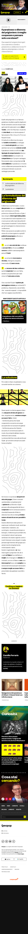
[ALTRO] (5, 668)
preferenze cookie (6, 871)
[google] (20, 859)
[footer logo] (14, 825)
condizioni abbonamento (7, 869)
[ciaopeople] (14, 879)
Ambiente (11, 809)
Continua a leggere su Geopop (14, 587)
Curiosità (15, 805)
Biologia (4, 809)
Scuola (22, 805)
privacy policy (5, 866)
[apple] (8, 859)
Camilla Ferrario (11, 655)
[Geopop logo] (5, 12)
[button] (22, 12)
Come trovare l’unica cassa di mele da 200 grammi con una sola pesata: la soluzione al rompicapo (12, 761)
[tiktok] (3, 841)
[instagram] (6, 841)
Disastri (18, 809)
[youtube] (10, 841)
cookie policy (13, 866)
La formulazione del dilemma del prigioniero (13, 184)
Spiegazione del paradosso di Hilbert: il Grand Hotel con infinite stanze (12, 695)
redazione (17, 869)
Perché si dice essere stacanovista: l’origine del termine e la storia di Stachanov (13, 738)
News (3, 805)
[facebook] (13, 841)
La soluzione (8, 189)
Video (8, 805)
